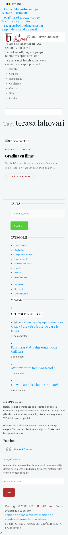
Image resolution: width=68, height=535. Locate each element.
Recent (19, 289)
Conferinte (15, 83)
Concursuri (21, 245)
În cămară (21, 277)
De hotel (19, 250)
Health (18, 268)
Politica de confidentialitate (22, 515)
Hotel (18, 272)
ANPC (44, 519)
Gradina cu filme (19, 156)
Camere (13, 74)
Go (9, 492)
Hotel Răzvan (23, 449)
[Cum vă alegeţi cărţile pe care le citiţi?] (39, 322)
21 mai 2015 (24, 149)
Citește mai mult (19, 176)
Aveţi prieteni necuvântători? (33, 368)
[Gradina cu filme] (17, 141)
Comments (21, 293)
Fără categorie (23, 263)
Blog (12, 93)
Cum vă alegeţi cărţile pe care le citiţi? (35, 328)
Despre (13, 69)
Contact (13, 98)
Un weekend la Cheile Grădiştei (34, 385)
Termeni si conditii (29, 519)
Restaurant (15, 78)
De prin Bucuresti (24, 254)
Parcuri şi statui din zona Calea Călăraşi (34, 349)
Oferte (13, 88)
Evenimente (11, 149)
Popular (19, 284)
